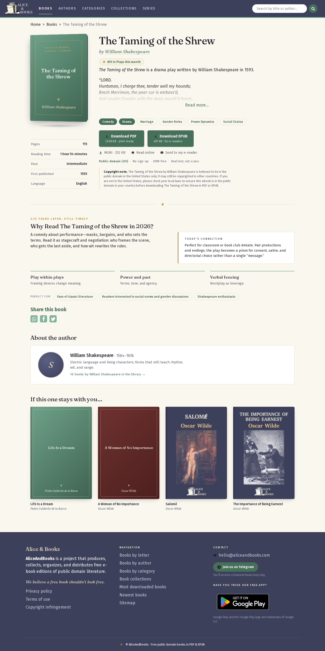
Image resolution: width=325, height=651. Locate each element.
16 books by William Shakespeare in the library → (107, 374)
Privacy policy (39, 591)
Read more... (197, 105)
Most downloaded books (142, 587)
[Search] (313, 8)
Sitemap (127, 602)
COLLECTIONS (124, 8)
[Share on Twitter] (53, 318)
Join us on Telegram (238, 567)
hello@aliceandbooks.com (244, 555)
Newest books (133, 595)
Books (51, 24)
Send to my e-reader (181, 153)
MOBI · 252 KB (114, 153)
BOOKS (45, 8)
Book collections (135, 579)
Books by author (135, 563)
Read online (145, 153)
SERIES (149, 8)
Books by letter (134, 555)
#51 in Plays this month (124, 62)
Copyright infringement (48, 607)
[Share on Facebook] (43, 318)
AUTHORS (67, 8)
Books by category (137, 571)
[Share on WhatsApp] (34, 318)
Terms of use (38, 599)
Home (35, 24)
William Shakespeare (127, 51)
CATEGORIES (93, 8)
